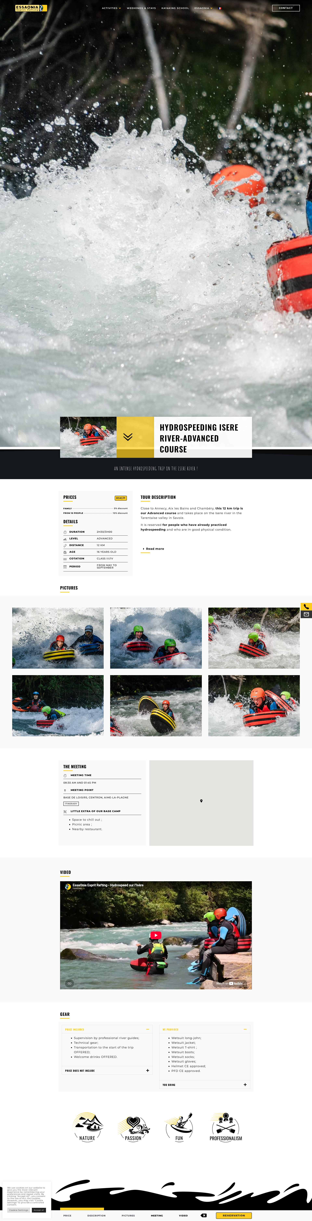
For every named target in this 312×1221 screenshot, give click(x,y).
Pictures (128, 1215)
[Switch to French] (219, 8)
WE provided (170, 1029)
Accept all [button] (39, 1210)
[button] (111, 8)
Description (96, 1215)
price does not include (80, 1070)
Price (67, 1215)
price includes (74, 1029)
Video (183, 1215)
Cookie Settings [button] (18, 1210)
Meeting (157, 1215)
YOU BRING (169, 1085)
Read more (155, 549)
